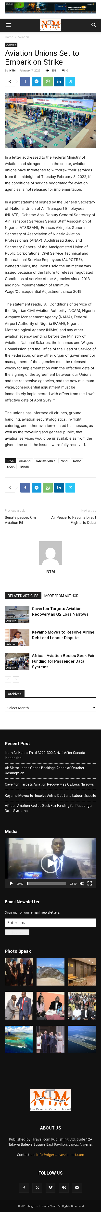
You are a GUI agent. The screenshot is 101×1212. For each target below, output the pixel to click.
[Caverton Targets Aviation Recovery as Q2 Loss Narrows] (17, 614)
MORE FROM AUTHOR (61, 596)
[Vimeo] (50, 1188)
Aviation (23, 37)
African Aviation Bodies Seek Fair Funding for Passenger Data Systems (63, 661)
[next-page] (16, 679)
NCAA (10, 466)
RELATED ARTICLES (23, 596)
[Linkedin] (59, 81)
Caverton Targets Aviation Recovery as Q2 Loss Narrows (49, 784)
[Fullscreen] (89, 883)
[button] (8, 25)
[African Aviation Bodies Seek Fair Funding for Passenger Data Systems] (17, 661)
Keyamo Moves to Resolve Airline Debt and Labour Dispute (50, 796)
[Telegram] (36, 81)
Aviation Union (45, 460)
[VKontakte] (64, 1188)
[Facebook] (25, 81)
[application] (50, 863)
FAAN (64, 460)
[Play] (11, 883)
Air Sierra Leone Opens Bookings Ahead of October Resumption (44, 770)
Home (9, 37)
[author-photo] (50, 565)
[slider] (46, 883)
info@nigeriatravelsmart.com (60, 1154)
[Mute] (81, 883)
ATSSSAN (25, 460)
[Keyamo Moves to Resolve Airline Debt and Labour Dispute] (17, 637)
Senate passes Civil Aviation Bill (21, 520)
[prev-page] (8, 679)
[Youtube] (77, 1188)
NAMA (77, 460)
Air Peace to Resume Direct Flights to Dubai (73, 520)
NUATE (24, 466)
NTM (12, 70)
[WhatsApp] (48, 81)
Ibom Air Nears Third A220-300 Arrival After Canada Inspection (45, 755)
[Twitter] (70, 81)
